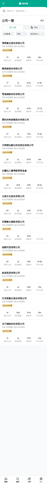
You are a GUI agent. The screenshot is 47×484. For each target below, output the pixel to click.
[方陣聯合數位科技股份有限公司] (23, 153)
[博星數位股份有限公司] (23, 51)
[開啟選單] (3, 3)
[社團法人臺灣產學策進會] (23, 179)
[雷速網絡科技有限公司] (23, 102)
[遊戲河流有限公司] (23, 256)
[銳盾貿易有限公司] (23, 281)
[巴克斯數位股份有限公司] (23, 307)
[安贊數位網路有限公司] (23, 230)
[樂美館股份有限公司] (23, 77)
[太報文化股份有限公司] (23, 205)
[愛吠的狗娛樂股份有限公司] (23, 128)
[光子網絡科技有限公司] (23, 332)
